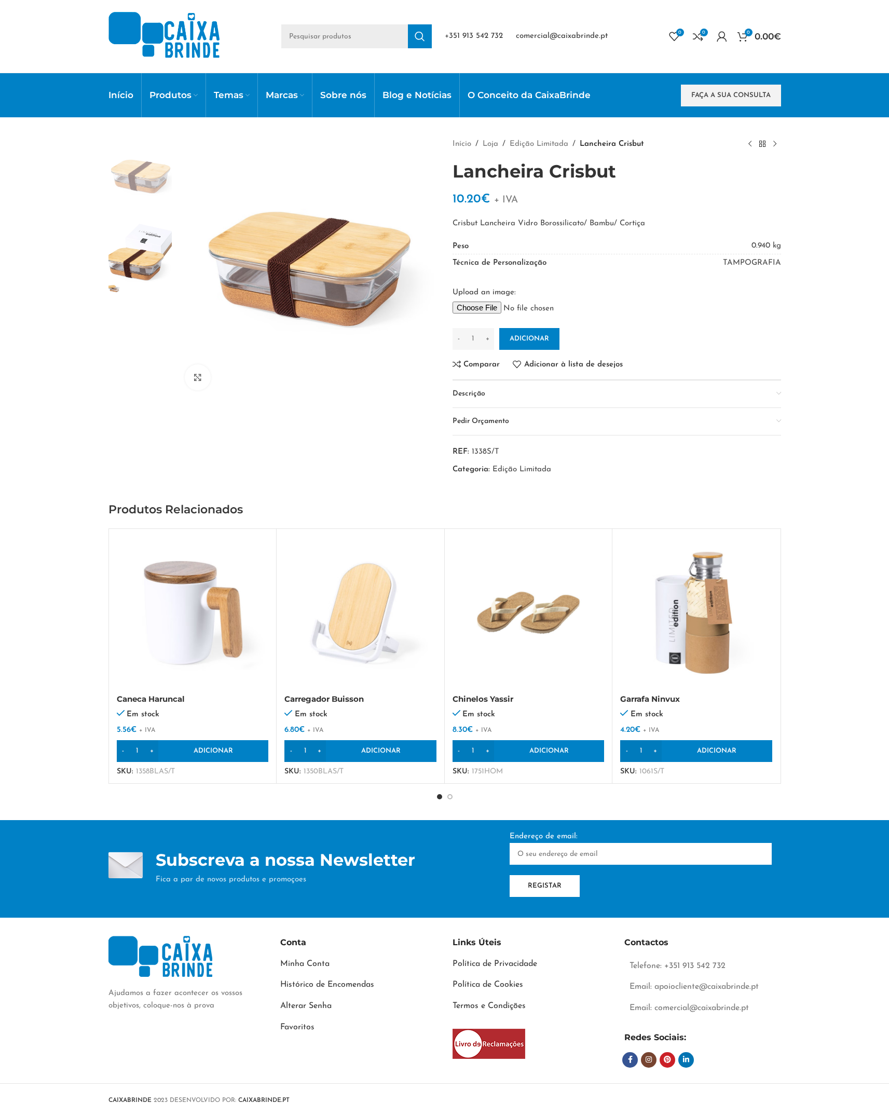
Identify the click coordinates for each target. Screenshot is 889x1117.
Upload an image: (484, 292)
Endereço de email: (544, 836)
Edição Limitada (539, 144)
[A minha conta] (722, 36)
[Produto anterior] (750, 144)
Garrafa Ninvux (650, 699)
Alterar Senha (306, 1006)
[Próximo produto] (775, 144)
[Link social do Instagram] (649, 1060)
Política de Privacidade (495, 964)
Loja (490, 144)
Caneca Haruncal (151, 699)
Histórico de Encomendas (327, 984)
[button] (193, 751)
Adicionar (529, 338)
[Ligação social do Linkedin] (686, 1060)
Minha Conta (305, 964)
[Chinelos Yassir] (529, 613)
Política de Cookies (488, 984)
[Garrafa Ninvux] (696, 613)
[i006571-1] (489, 1044)
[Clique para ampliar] (198, 377)
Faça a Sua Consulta (731, 95)
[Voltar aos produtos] (762, 144)
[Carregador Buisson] (360, 613)
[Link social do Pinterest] (667, 1060)
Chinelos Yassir (483, 699)
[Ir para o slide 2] (450, 796)
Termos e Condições (489, 1006)
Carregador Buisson (324, 699)
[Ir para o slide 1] (439, 796)
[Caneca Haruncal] (193, 613)
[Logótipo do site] (164, 36)
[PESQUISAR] (420, 36)
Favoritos (297, 1027)
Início (462, 144)
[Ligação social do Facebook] (630, 1060)
